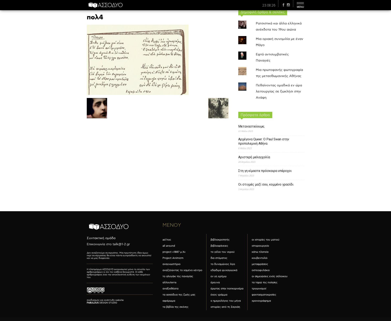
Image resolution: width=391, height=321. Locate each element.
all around (169, 245)
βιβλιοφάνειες (219, 245)
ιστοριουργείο (260, 245)
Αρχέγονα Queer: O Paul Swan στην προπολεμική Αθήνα (263, 141)
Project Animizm (173, 258)
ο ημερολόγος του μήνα (226, 300)
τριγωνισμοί (259, 288)
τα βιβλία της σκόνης (175, 307)
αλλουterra (169, 282)
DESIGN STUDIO (102, 302)
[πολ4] (138, 94)
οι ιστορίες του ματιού (265, 239)
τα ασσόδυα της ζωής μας (179, 294)
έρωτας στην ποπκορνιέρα (227, 288)
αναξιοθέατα (170, 288)
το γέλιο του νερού (223, 252)
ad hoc (167, 239)
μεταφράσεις (260, 264)
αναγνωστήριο (171, 264)
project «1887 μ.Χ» (174, 252)
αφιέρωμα (169, 300)
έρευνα (215, 282)
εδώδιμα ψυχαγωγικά (224, 270)
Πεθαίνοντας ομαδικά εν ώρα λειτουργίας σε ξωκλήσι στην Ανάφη (279, 92)
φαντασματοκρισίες (264, 294)
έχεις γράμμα (219, 294)
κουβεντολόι (259, 258)
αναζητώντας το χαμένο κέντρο (182, 270)
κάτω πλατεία (260, 252)
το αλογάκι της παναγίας (178, 276)
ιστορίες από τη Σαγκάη (225, 307)
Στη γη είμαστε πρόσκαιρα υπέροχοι (265, 171)
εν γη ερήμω (218, 276)
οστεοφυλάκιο (261, 270)
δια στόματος (219, 258)
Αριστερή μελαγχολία (254, 157)
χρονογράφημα (261, 300)
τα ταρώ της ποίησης (264, 282)
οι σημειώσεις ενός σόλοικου (270, 276)
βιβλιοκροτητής (220, 239)
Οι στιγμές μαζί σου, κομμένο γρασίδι (265, 184)
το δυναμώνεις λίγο (223, 264)
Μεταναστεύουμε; (251, 126)
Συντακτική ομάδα (101, 238)
